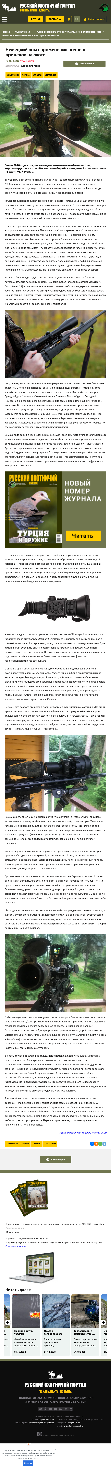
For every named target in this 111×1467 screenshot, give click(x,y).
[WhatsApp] (100, 1144)
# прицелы (37, 75)
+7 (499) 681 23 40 (46, 1420)
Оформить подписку (15, 1246)
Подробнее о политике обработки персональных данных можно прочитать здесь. (28, 1456)
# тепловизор (50, 75)
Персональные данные (72, 1402)
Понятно (28, 1463)
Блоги (74, 1398)
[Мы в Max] (70, 1411)
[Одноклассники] (96, 1144)
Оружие (50, 1398)
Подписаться (12, 1232)
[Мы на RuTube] (55, 1411)
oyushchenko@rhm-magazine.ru (41, 1423)
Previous (8, 1322)
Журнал (35, 19)
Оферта (54, 1402)
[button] (28, 1454)
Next (103, 1322)
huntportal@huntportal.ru (73, 1426)
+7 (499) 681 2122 (72, 1423)
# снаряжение (13, 75)
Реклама (43, 1402)
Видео (63, 1398)
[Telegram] (104, 1144)
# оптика (25, 75)
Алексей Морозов (30, 66)
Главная (24, 1398)
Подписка (54, 19)
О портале (31, 1402)
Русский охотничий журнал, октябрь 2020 (82, 1133)
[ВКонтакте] (92, 1144)
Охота (37, 1398)
